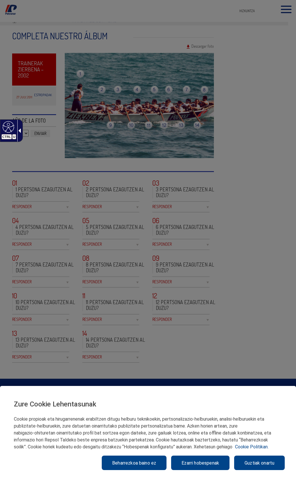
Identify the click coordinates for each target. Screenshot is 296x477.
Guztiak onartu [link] (259, 463)
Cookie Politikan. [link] (252, 447)
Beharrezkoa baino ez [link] (134, 463)
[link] (7, 127)
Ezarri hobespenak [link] (200, 463)
